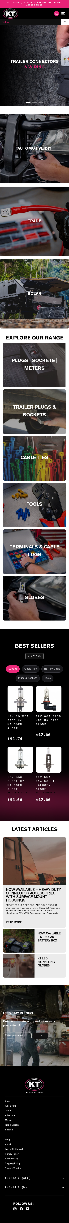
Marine (8, 1120)
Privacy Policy (12, 1154)
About (8, 1144)
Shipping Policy (12, 1164)
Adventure (10, 1115)
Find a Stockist (12, 1125)
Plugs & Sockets (27, 678)
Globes (13, 669)
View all (34, 656)
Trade (8, 1111)
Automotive (10, 1106)
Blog (7, 1140)
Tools (47, 678)
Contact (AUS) (18, 1178)
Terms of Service (13, 1168)
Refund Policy (11, 1159)
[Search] (65, 22)
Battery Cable (52, 669)
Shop (7, 1101)
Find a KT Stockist (14, 1149)
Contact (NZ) (17, 1187)
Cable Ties (30, 669)
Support (9, 1130)
